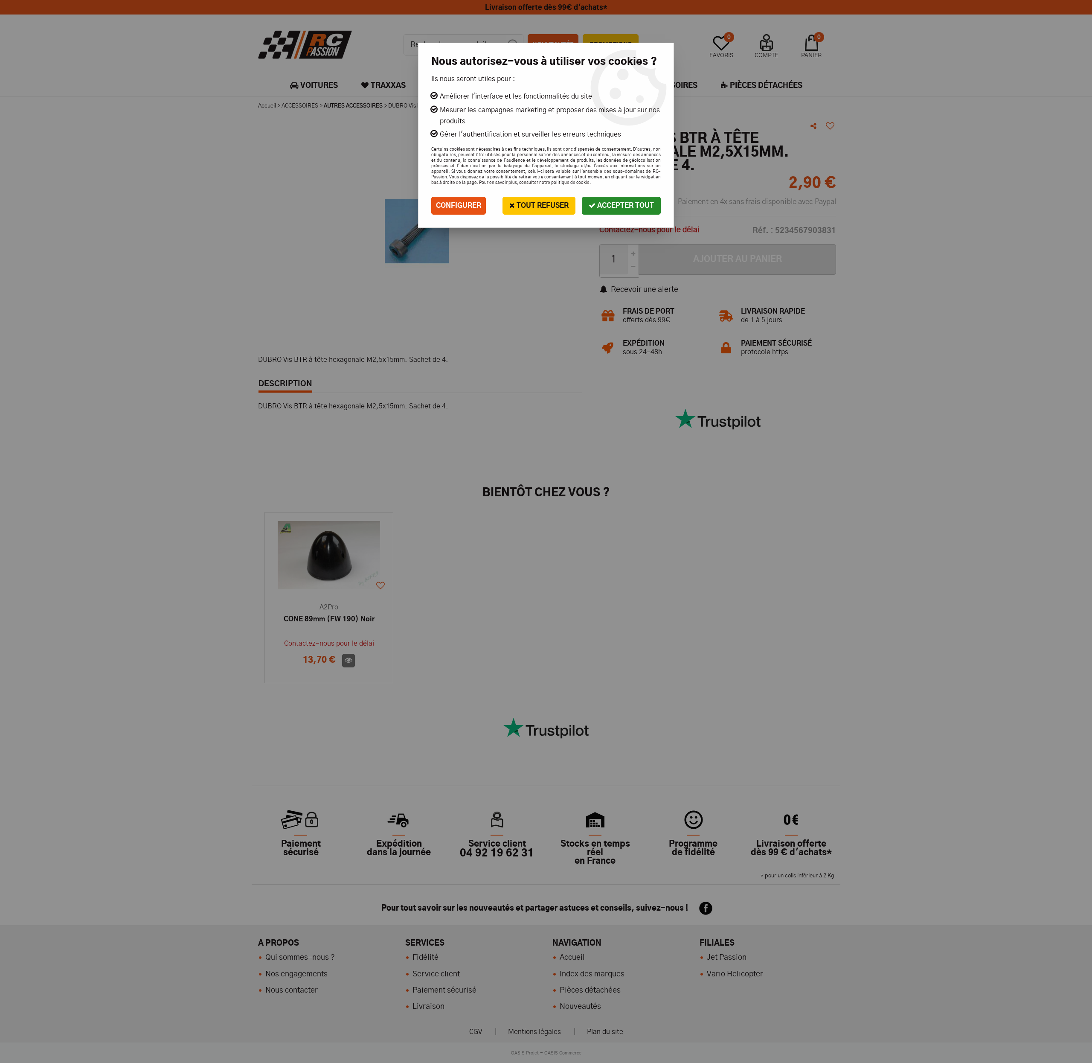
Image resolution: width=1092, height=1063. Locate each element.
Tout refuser (542, 205)
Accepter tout (624, 205)
